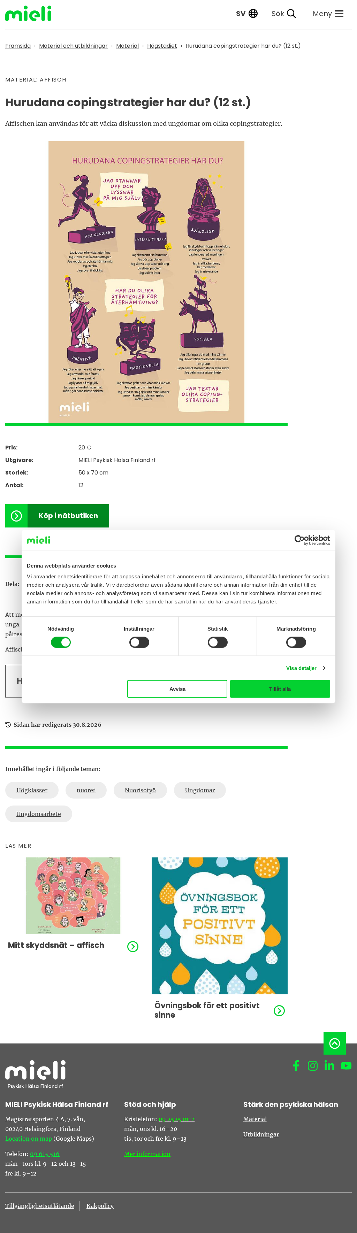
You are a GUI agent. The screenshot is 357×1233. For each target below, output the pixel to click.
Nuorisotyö (140, 790)
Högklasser (31, 790)
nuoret (86, 790)
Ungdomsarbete (38, 813)
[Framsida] (33, 13)
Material (255, 1119)
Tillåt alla (280, 689)
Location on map (28, 1138)
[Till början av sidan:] (335, 1043)
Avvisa (177, 689)
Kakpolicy (100, 1205)
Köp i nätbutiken (68, 516)
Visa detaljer (301, 668)
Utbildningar (261, 1134)
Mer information (147, 1153)
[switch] (139, 642)
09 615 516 (45, 1153)
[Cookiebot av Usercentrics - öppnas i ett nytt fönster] (299, 540)
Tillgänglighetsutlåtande (39, 1205)
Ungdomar (200, 790)
